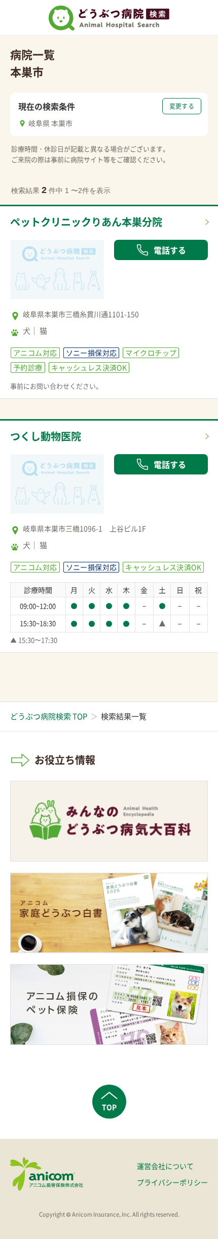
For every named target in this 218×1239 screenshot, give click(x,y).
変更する (181, 106)
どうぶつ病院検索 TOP (48, 716)
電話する (170, 250)
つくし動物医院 (45, 436)
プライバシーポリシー (172, 1182)
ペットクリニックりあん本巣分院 (86, 221)
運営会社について (165, 1166)
